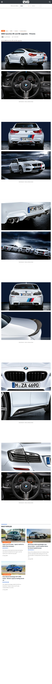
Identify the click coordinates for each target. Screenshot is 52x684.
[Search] (50, 2)
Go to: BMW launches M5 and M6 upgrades (11, 40)
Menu (2, 2)
